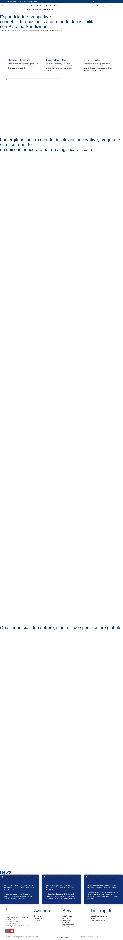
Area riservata (48, 9)
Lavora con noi (83, 6)
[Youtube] (93, 1)
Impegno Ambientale (69, 6)
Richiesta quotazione (34, 9)
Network (57, 6)
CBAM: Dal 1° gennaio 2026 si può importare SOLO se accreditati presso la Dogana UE (59, 887)
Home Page (30, 6)
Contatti (110, 6)
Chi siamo (40, 6)
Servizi (48, 6)
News (93, 6)
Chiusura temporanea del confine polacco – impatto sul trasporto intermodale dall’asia (103, 886)
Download (100, 6)
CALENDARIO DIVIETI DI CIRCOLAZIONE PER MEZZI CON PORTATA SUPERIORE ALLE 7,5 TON (19, 887)
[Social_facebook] (90, 1)
